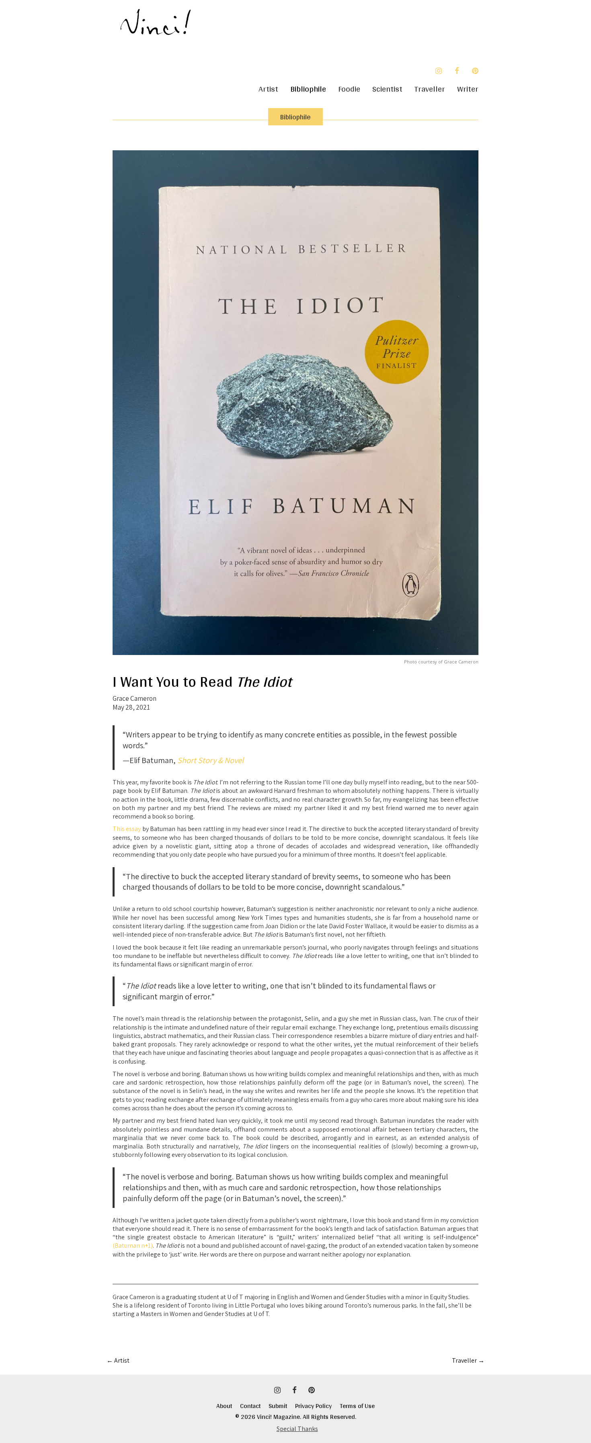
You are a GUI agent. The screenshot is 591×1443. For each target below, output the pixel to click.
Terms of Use (357, 1406)
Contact (254, 1406)
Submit (282, 1406)
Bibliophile (308, 89)
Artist (268, 89)
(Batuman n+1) (133, 1245)
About (224, 1406)
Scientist (387, 89)
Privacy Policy (317, 1406)
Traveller (430, 89)
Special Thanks (297, 1429)
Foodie (349, 89)
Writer (467, 89)
